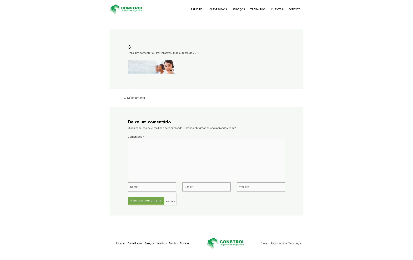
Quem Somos (218, 9)
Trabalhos (258, 9)
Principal (197, 9)
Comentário (136, 136)
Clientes (277, 9)
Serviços (238, 9)
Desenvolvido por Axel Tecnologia (281, 243)
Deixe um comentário (141, 52)
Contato (294, 9)
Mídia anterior (134, 97)
